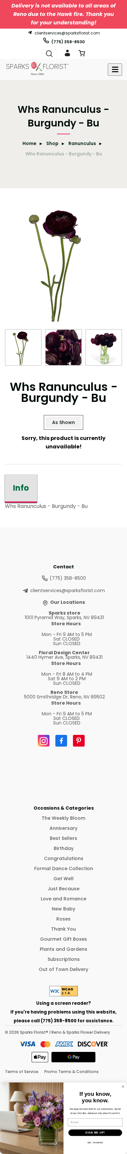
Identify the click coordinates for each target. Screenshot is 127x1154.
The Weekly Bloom (63, 818)
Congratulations (63, 858)
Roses (63, 919)
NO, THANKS (95, 1142)
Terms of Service (21, 1071)
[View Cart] (82, 54)
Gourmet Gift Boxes (63, 939)
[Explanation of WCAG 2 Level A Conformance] (63, 994)
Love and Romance (63, 898)
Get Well (63, 878)
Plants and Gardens (63, 949)
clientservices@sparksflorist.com (67, 32)
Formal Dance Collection (63, 868)
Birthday (64, 848)
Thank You (63, 929)
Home (29, 143)
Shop (52, 143)
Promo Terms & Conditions (71, 1071)
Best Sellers (63, 838)
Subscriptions (64, 959)
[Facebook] (61, 741)
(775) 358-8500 (68, 41)
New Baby (63, 909)
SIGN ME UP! (95, 1132)
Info (21, 488)
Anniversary (63, 828)
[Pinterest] (79, 741)
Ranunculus (82, 143)
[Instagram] (43, 741)
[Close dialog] (122, 1086)
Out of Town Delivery (63, 969)
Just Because (63, 888)
